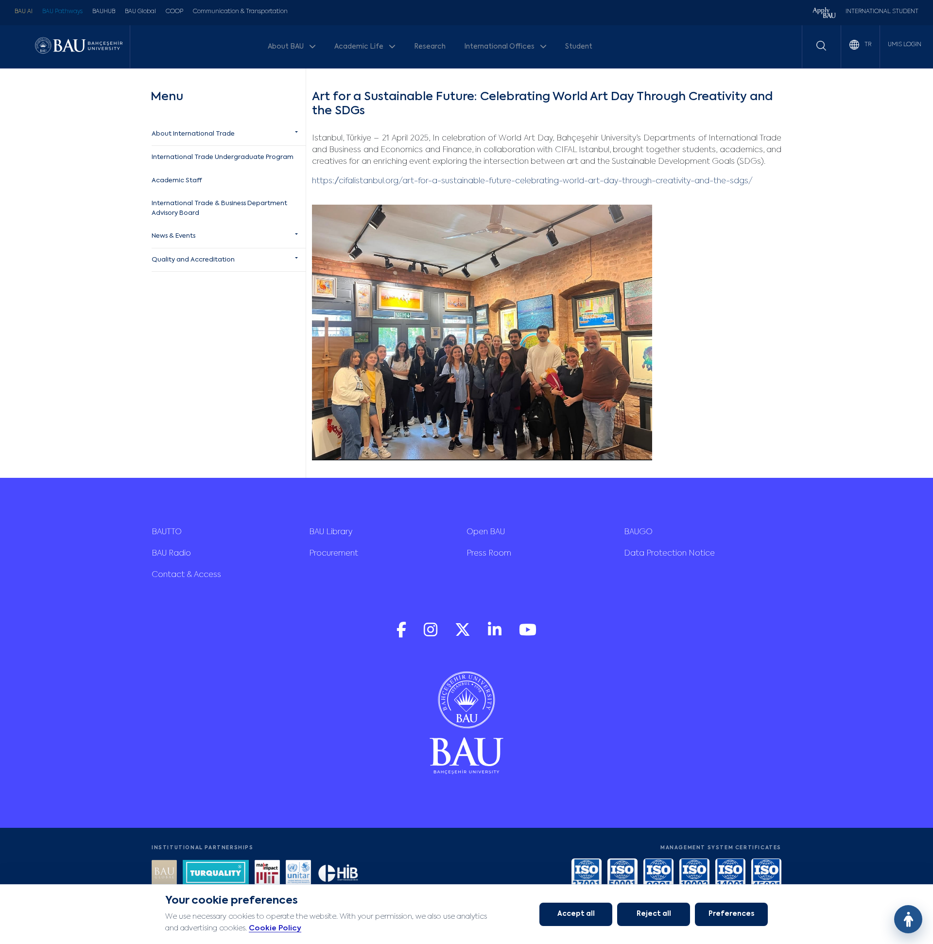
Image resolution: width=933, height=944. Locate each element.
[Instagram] (431, 634)
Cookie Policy (275, 928)
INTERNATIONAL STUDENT (882, 12)
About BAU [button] (286, 46)
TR (867, 45)
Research (430, 46)
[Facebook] (402, 634)
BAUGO (638, 532)
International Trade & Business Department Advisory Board (219, 208)
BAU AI (24, 12)
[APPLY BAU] (824, 14)
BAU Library (330, 532)
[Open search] (821, 46)
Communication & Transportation (240, 12)
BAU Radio (171, 554)
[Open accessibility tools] (908, 919)
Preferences (731, 913)
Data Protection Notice (669, 554)
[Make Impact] (267, 874)
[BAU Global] (164, 874)
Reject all (654, 913)
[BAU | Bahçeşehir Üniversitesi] (79, 46)
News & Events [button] (173, 236)
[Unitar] (298, 874)
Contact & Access (186, 575)
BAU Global (140, 12)
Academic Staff (177, 180)
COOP (174, 12)
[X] (463, 634)
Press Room (488, 554)
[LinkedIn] (495, 634)
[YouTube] (527, 634)
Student (578, 46)
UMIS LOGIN (904, 45)
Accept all (576, 913)
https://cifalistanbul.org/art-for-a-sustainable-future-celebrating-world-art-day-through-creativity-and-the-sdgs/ (532, 181)
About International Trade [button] (193, 134)
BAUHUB (103, 12)
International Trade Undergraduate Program (223, 157)
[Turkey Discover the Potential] (216, 874)
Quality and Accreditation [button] (193, 260)
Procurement (333, 554)
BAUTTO (167, 532)
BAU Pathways (62, 12)
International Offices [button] (500, 46)
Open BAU (485, 532)
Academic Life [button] (359, 46)
